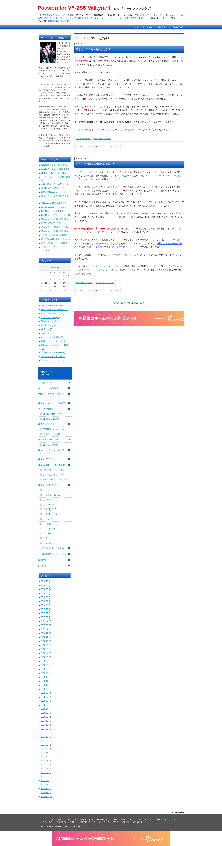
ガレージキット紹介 (45, 822)
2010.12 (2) (46, 788)
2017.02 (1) (46, 629)
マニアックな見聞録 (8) (52, 337)
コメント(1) (114, 146)
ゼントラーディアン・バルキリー (107, 266)
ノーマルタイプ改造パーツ (55, 475)
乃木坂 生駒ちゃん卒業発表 (54, 207)
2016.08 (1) (46, 649)
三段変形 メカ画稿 (51, 434)
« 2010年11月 (118, 303)
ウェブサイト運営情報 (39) (53, 356)
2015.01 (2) (46, 717)
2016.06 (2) (46, 657)
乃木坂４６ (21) (48, 325)
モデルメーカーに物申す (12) (54, 309)
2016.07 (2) (46, 653)
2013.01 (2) (46, 748)
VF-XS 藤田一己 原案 (48, 439)
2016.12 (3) (46, 633)
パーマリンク (81, 146)
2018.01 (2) (46, 605)
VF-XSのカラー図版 (126, 175)
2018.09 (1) (46, 585)
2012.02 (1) (46, 772)
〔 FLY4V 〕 (49, 519)
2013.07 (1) (46, 740)
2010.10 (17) (46, 796)
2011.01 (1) (46, 784)
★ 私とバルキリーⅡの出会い (52, 548)
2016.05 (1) (46, 661)
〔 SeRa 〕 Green (51, 495)
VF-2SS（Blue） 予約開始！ (54, 173)
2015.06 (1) (46, 701)
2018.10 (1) (46, 581)
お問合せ (42, 565)
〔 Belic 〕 (48, 538)
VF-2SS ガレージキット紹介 (51, 465)
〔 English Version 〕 (48, 382)
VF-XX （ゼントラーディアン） (51, 451)
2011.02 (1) (46, 780)
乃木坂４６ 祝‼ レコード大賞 (55, 215)
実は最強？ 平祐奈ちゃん (53, 188)
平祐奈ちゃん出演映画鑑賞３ (54, 231)
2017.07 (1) (46, 613)
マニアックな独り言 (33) (52, 313)
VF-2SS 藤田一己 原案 (117, 819)
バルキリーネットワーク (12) (54, 305)
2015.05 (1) (46, 705)
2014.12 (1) (46, 721)
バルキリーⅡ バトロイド (55, 470)
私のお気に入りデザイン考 (90, 822)
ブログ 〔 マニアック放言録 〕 (152, 27)
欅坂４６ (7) (46, 329)
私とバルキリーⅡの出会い (66, 822)
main (129, 303)
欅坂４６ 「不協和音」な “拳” (55, 227)
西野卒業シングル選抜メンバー (55, 165)
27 (46, 290)
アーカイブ (46, 576)
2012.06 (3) (46, 768)
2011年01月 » (139, 303)
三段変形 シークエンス (54, 429)
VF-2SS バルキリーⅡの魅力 (51, 403)
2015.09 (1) (46, 689)
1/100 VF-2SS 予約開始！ (54, 223)
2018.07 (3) (46, 589)
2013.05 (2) (46, 745)
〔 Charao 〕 (49, 504)
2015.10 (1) (46, 685)
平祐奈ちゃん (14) (49, 321)
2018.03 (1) (46, 597)
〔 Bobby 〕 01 (50, 509)
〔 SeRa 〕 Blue (50, 500)
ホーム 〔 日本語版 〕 (48, 388)
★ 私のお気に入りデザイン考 (52, 554)
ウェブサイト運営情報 (102, 139)
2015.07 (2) (46, 697)
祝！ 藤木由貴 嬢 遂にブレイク (55, 239)
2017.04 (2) (46, 621)
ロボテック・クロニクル (88, 172)
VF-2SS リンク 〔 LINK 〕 (50, 459)
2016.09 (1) (46, 645)
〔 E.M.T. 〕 (49, 490)
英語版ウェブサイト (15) (52, 360)
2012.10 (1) (46, 756)
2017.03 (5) (46, 625)
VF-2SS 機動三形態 (52, 414)
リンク (106, 822)
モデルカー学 (55, 95)
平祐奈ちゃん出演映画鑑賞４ (54, 219)
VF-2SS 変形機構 (46, 424)
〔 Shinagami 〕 (50, 543)
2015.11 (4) (46, 681)
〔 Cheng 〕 (48, 533)
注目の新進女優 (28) (50, 317)
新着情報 (42, 560)
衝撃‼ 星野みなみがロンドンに (55, 192)
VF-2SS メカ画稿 (51, 419)
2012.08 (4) (46, 760)
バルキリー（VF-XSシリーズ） (165, 175)
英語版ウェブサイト (83, 139)
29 (55, 290)
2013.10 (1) (46, 737)
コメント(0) (114, 290)
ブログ (115, 822)
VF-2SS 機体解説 (46, 408)
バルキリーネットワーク (105, 283)
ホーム (136, 27)
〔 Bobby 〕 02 (50, 514)
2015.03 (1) (46, 713)
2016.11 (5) (46, 637)
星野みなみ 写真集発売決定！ (55, 203)
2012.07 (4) (46, 764)
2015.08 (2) (46, 693)
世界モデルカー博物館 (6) (53, 352)
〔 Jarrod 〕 (48, 524)
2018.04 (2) (46, 593)
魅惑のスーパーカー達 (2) (53, 341)
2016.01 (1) (46, 673)
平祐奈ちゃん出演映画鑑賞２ (54, 235)
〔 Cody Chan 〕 (51, 528)
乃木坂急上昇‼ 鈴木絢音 (52, 211)
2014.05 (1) (46, 733)
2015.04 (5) (46, 709)
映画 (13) (45, 333)
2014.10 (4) (46, 725)
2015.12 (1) (46, 677)
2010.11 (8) (46, 792)
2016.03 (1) (46, 665)
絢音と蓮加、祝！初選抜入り (54, 184)
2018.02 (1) (46, 601)
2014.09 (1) (46, 729)
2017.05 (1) (46, 617)
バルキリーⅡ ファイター (55, 479)
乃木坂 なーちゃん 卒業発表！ (55, 169)
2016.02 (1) (46, 669)
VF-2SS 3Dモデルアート (49, 485)
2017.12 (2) (46, 609)
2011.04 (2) (46, 776)
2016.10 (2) (46, 641)
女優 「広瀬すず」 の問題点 (54, 243)
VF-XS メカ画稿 (50, 445)
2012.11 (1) (46, 753)
